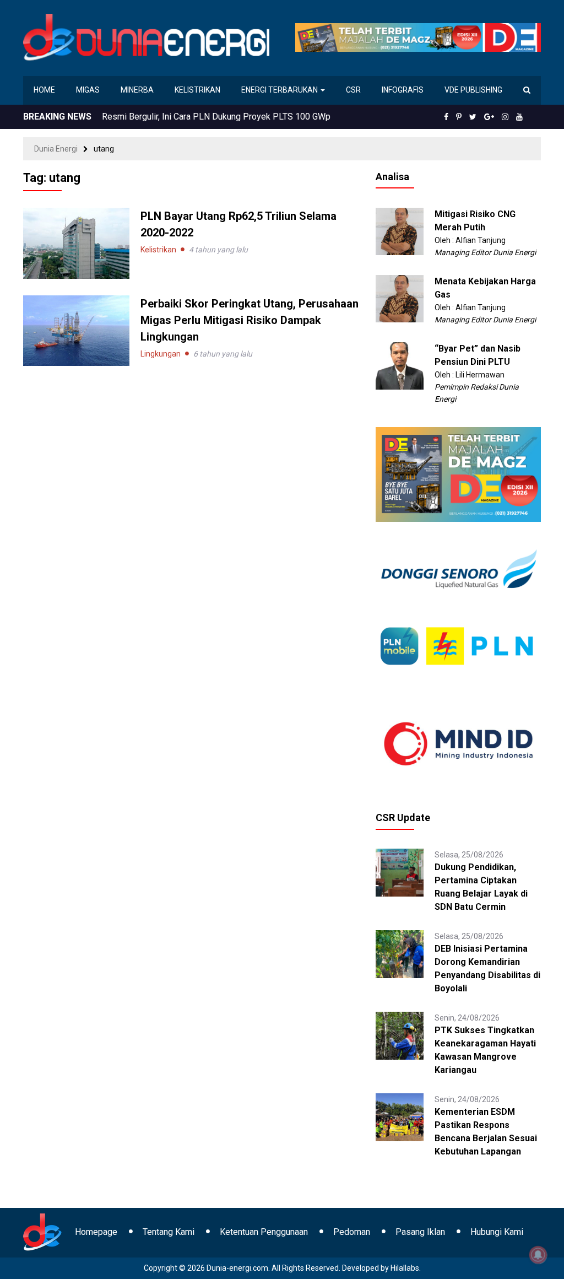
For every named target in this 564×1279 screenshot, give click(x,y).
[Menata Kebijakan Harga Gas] (400, 298)
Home (44, 89)
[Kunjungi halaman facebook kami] (446, 116)
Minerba (137, 89)
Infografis (403, 89)
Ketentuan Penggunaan (264, 1232)
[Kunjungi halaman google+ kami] (489, 116)
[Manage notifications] (538, 1255)
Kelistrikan (197, 89)
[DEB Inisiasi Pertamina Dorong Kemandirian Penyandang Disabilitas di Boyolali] (400, 953)
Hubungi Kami (496, 1232)
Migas (88, 89)
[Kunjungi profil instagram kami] (505, 116)
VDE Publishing (473, 89)
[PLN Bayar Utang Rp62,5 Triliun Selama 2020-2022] (76, 242)
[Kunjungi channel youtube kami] (519, 116)
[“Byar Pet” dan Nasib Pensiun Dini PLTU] (400, 365)
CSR (353, 89)
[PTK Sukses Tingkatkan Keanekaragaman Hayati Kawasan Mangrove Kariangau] (400, 1034)
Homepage (96, 1232)
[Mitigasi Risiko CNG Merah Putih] (400, 230)
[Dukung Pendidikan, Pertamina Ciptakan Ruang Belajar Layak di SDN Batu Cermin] (400, 871)
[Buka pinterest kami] (458, 116)
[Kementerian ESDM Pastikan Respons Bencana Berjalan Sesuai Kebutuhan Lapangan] (400, 1116)
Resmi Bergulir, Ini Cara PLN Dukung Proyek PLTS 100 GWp (216, 116)
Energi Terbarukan (280, 89)
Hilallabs (405, 1268)
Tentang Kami (168, 1232)
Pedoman (351, 1232)
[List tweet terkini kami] (473, 116)
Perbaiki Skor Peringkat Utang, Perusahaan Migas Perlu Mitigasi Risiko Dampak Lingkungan (249, 320)
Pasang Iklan (420, 1232)
